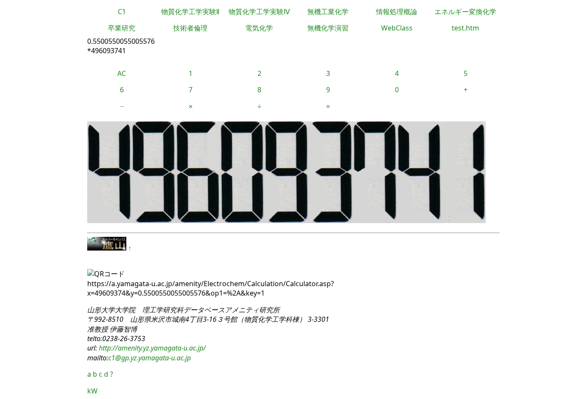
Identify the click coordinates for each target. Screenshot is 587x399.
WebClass (397, 28)
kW (92, 391)
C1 (122, 11)
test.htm (465, 28)
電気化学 (259, 28)
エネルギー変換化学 (465, 11)
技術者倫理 (190, 28)
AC (121, 73)
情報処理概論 (396, 11)
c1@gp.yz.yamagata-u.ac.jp (149, 358)
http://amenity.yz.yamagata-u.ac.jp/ (151, 348)
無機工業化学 (328, 11)
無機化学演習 (328, 28)
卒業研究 (121, 28)
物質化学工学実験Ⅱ (190, 11)
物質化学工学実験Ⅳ (259, 11)
